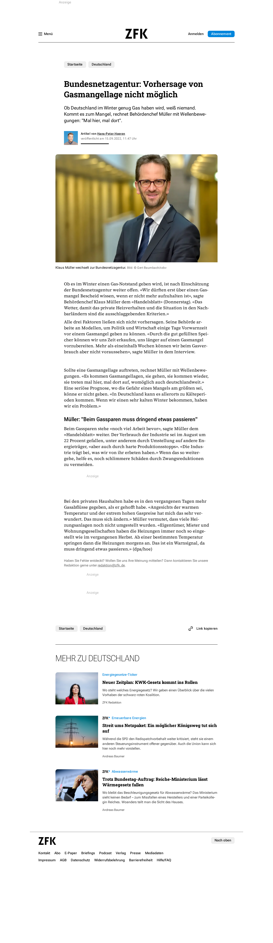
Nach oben (223, 840)
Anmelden (196, 34)
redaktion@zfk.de (111, 565)
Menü (48, 34)
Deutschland (101, 64)
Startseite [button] (136, 34)
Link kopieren (207, 628)
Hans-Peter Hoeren (111, 133)
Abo (221, 34)
